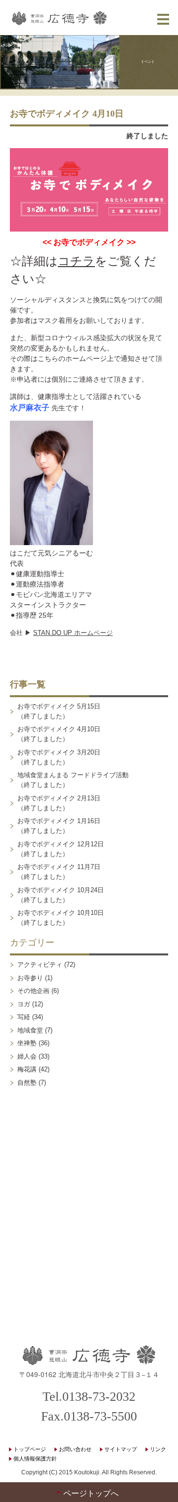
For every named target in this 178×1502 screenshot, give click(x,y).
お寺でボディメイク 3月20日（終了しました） (58, 757)
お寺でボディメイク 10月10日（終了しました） (60, 917)
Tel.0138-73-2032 (89, 1396)
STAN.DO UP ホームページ (73, 632)
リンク (158, 1449)
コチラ (76, 261)
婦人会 (27, 1056)
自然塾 (27, 1082)
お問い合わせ (75, 1449)
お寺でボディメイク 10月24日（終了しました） (60, 895)
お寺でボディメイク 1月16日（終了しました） (58, 825)
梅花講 (27, 1069)
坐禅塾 (27, 1043)
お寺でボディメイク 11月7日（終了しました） (58, 871)
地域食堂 (30, 1030)
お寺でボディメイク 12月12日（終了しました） (60, 849)
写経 (23, 1017)
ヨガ (23, 1004)
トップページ (29, 1449)
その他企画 (33, 990)
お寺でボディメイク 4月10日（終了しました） (58, 734)
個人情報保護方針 (35, 1459)
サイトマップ (120, 1449)
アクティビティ (39, 964)
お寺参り (30, 978)
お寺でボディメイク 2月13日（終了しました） (58, 803)
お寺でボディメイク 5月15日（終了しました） (58, 711)
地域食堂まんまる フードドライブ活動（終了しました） (73, 780)
